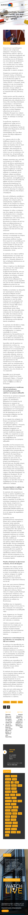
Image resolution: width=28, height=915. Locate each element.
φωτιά (7, 835)
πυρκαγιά (15, 825)
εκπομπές (15, 807)
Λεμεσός (14, 788)
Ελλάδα (14, 779)
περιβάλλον (8, 822)
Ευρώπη (7, 782)
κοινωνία (8, 810)
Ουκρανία (14, 791)
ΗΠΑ (12, 782)
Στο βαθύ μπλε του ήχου (12, 757)
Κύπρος (14, 702)
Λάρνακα (8, 788)
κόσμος (14, 813)
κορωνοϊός (14, 810)
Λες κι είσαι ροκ (12, 764)
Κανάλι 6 (8, 785)
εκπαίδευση (8, 807)
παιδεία (7, 819)
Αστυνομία (8, 779)
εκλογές (14, 804)
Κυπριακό (14, 785)
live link (7, 776)
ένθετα (18, 794)
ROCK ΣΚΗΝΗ (13, 776)
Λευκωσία (8, 791)
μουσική (7, 816)
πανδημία (13, 819)
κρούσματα (8, 813)
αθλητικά (8, 797)
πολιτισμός (8, 825)
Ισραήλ (16, 782)
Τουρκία (12, 794)
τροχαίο (13, 832)
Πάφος (7, 794)
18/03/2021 (6, 43)
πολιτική (15, 822)
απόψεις (14, 797)
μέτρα (20, 813)
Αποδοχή (5, 910)
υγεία (20, 702)
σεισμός (7, 832)
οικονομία (14, 816)
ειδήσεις (6, 702)
